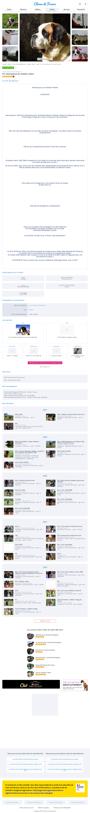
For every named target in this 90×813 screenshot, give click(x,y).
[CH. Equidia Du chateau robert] (67, 330)
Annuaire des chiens (77, 802)
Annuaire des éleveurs (34, 802)
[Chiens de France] (45, 4)
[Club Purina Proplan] (31, 684)
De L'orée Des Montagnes (37, 305)
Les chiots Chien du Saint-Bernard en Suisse (25, 759)
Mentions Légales (43, 808)
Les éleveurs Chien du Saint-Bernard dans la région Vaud (65, 764)
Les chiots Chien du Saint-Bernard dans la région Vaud (25, 764)
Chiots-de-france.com (27, 808)
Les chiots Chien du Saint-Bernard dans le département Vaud (25, 769)
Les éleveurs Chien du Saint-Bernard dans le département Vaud (64, 769)
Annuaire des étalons (56, 802)
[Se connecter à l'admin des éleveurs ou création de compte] (85, 4)
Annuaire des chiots (12, 802)
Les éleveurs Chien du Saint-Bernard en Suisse (64, 759)
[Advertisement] (45, 705)
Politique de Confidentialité (61, 808)
